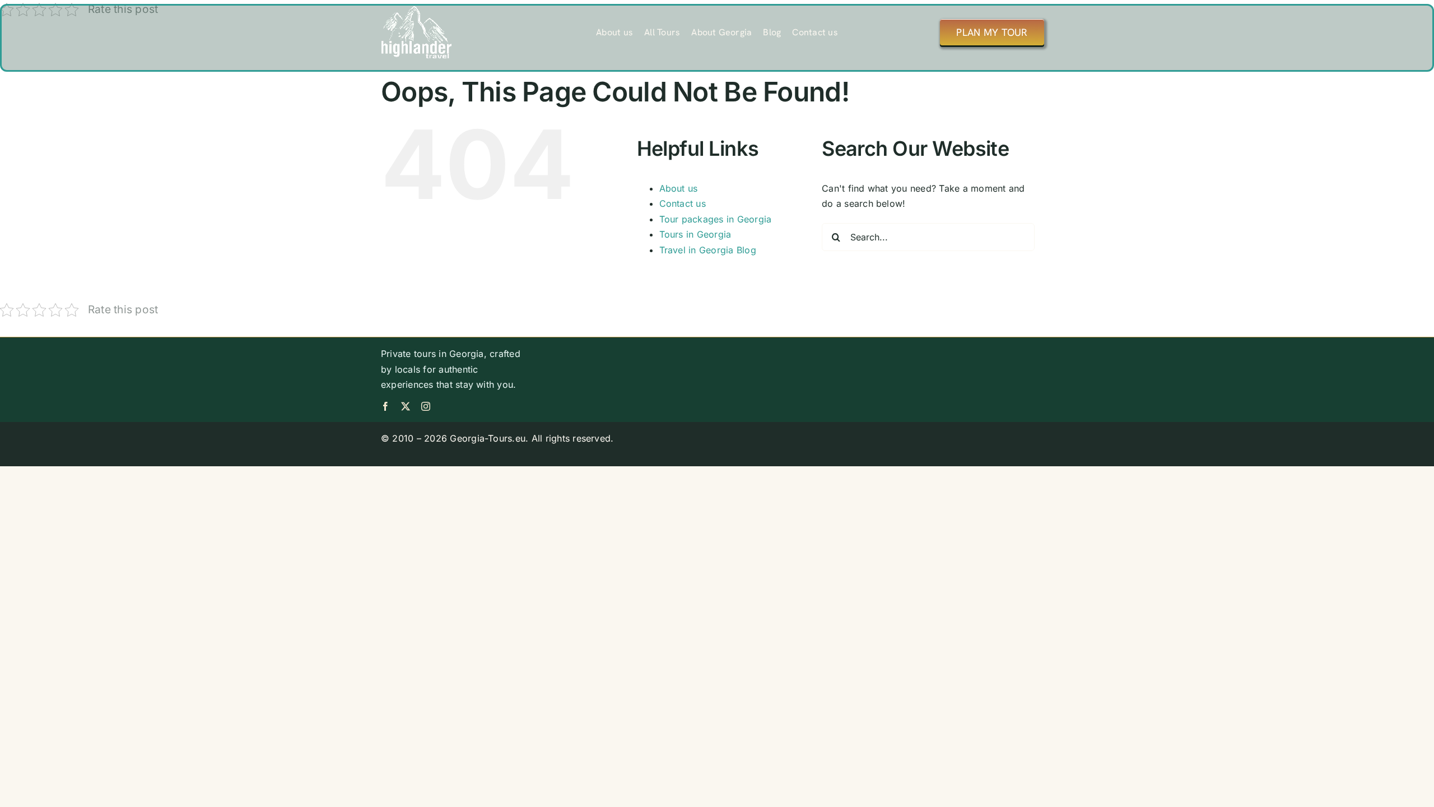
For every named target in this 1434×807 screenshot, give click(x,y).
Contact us (682, 203)
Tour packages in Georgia (715, 219)
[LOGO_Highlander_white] (416, 10)
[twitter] (405, 406)
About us (678, 188)
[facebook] (385, 406)
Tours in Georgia (695, 234)
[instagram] (425, 406)
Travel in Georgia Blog (707, 250)
